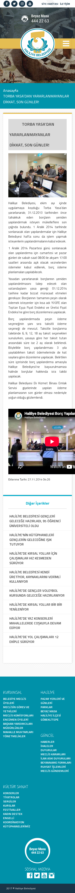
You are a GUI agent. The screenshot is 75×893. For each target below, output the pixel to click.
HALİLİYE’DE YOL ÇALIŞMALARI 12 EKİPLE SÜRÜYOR (34, 639)
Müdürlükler (13, 728)
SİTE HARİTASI (49, 4)
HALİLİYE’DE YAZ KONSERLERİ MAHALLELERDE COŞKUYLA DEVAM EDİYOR (35, 623)
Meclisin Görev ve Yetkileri (16, 709)
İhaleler (47, 746)
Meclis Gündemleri (55, 771)
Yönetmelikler (14, 736)
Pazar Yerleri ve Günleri (53, 700)
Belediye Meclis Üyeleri (14, 700)
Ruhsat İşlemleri (53, 766)
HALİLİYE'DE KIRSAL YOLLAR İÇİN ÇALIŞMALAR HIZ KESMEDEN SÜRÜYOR (33, 558)
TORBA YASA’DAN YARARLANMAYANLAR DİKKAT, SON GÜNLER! (36, 98)
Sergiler (9, 801)
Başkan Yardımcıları (18, 723)
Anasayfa (10, 90)
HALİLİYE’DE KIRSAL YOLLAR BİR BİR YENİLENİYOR (35, 607)
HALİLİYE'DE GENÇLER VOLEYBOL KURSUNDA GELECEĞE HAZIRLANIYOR (37, 593)
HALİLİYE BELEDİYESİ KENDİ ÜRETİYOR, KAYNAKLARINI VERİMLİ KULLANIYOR (34, 577)
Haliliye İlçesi (51, 715)
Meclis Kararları (53, 754)
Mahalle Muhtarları (18, 732)
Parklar (46, 707)
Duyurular (49, 750)
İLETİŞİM (65, 4)
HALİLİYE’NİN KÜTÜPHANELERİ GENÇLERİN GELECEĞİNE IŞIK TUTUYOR (31, 540)
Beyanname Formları (56, 762)
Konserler (11, 793)
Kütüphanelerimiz (16, 826)
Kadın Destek (12, 814)
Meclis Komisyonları (18, 715)
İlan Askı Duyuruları (56, 758)
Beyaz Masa (49, 711)
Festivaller (11, 809)
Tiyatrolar (11, 797)
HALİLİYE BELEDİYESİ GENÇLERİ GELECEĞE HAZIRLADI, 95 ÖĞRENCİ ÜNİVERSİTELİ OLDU (35, 521)
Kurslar (9, 805)
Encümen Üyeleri (15, 719)
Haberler (47, 741)
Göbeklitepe (50, 719)
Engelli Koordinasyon (13, 820)
